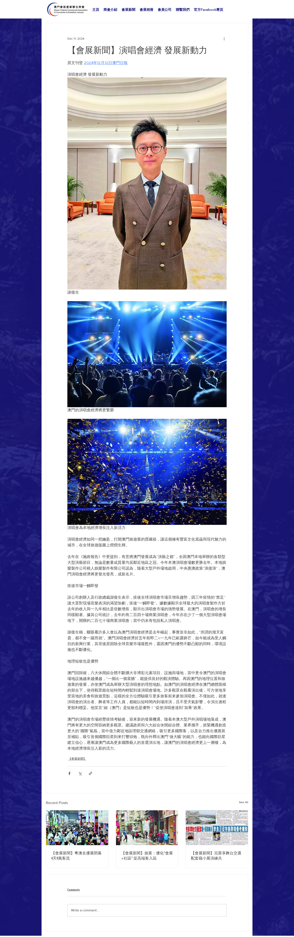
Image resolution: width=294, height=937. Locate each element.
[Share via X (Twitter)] (80, 773)
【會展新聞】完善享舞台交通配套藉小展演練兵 (216, 856)
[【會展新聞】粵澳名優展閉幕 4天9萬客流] (77, 827)
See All (243, 802)
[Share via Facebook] (69, 773)
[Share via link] (90, 773)
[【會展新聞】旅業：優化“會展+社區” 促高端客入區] (147, 827)
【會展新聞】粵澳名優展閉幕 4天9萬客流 (76, 856)
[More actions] (224, 38)
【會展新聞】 (77, 758)
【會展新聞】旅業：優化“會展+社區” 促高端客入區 (147, 856)
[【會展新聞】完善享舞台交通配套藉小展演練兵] (217, 827)
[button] (110, 9)
